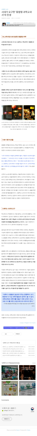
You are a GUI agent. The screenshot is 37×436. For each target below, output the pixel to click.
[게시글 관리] (11, 334)
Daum (18, 430)
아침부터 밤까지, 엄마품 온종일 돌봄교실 (12, 351)
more (34, 363)
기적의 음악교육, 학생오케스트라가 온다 (12, 349)
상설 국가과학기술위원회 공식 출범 (11, 355)
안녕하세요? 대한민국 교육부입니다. (12, 415)
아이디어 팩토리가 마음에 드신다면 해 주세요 (18, 328)
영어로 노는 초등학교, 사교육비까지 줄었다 (13, 347)
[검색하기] (34, 2)
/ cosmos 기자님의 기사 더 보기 (28, 323)
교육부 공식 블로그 (9, 408)
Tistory (28, 430)
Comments (5, 400)
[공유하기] (8, 334)
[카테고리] (2, 2)
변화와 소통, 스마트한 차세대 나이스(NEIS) (13, 353)
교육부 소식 (4, 9)
